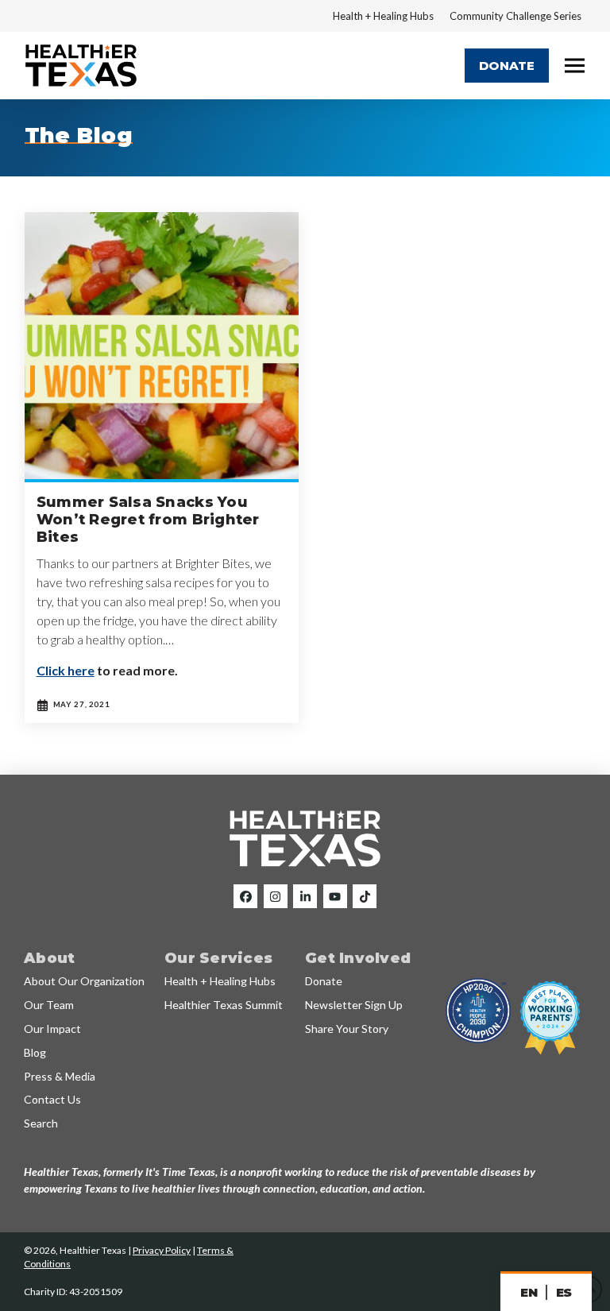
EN (528, 1292)
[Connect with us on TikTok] (364, 896)
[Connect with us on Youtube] (335, 896)
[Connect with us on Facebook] (245, 896)
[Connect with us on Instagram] (276, 896)
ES (564, 1292)
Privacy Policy (162, 1250)
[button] (575, 66)
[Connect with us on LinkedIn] (305, 896)
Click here (66, 670)
